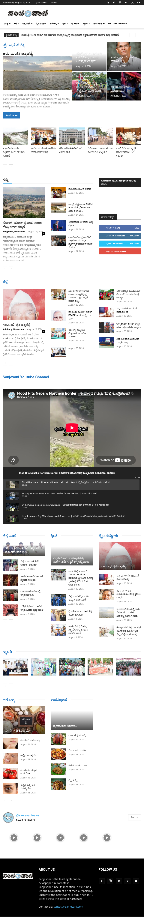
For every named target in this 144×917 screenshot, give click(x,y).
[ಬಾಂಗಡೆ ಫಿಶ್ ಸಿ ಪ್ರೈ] (58, 739)
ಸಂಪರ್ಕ (54, 2)
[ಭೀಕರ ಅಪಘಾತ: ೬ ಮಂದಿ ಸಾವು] (124, 86)
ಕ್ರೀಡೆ (64, 23)
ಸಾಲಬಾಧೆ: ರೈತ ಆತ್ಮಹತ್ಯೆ (16, 324)
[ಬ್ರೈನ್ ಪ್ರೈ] (58, 784)
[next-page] (11, 166)
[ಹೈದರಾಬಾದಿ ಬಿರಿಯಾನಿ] (72, 718)
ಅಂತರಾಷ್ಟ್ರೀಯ (48, 179)
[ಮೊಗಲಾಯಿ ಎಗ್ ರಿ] (58, 754)
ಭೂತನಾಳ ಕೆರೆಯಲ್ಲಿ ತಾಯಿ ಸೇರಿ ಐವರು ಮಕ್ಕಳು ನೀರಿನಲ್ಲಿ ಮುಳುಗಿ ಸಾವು (128, 612)
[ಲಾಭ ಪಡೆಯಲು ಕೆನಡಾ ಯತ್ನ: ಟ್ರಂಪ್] (58, 225)
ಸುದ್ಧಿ (6, 23)
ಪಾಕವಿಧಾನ (97, 23)
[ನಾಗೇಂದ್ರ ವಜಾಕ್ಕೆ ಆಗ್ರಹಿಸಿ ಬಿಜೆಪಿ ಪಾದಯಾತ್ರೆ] (43, 136)
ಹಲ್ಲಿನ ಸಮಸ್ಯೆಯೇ (28, 755)
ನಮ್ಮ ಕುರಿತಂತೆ (42, 2)
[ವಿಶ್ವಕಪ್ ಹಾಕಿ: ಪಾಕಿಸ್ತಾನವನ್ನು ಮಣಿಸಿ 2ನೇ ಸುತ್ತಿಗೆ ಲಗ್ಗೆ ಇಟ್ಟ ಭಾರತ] (72, 553)
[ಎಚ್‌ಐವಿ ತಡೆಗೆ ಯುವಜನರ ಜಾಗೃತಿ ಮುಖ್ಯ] (106, 342)
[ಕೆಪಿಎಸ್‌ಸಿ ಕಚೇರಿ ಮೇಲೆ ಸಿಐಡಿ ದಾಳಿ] (72, 136)
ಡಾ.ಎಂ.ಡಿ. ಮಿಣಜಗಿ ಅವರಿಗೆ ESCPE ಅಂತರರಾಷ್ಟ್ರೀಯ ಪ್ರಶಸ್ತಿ (53, 35)
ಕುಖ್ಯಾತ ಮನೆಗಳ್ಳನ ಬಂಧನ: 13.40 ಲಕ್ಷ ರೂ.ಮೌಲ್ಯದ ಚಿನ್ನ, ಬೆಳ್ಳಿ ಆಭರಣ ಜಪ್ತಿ (128, 631)
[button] (108, 2)
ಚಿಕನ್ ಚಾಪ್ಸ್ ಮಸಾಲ (77, 765)
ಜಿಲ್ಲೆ (15, 23)
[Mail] (126, 2)
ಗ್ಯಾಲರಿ (85, 23)
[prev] (132, 35)
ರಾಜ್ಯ (75, 179)
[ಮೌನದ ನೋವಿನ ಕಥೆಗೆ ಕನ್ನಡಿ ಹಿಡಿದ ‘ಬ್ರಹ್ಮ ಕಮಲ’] (10, 610)
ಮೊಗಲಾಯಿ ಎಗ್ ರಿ (77, 750)
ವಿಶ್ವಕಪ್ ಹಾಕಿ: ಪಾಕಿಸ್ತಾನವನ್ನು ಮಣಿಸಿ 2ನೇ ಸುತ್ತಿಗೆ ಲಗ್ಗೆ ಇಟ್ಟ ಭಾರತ (71, 559)
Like (136, 227)
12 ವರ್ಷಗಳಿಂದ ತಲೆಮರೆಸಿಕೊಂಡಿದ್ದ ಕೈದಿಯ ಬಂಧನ (128, 594)
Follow (134, 235)
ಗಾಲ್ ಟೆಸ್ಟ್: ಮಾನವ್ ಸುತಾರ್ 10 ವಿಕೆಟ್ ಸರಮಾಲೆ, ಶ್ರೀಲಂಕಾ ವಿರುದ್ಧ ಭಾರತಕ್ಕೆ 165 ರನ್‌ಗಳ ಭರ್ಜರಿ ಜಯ (80, 578)
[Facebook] (114, 2)
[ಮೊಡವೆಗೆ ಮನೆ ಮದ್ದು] (10, 743)
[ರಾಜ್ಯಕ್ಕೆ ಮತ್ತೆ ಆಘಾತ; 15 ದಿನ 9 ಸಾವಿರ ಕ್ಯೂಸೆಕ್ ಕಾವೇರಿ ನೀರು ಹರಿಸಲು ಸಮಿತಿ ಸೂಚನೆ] (58, 207)
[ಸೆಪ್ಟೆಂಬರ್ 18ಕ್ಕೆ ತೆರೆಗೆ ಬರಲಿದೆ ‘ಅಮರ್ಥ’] (10, 565)
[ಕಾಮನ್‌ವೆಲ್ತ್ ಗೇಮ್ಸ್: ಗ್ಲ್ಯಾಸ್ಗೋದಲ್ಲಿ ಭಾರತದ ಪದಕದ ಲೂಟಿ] (58, 630)
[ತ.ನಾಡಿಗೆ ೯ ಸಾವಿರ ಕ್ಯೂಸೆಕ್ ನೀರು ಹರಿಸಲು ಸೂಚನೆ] (15, 136)
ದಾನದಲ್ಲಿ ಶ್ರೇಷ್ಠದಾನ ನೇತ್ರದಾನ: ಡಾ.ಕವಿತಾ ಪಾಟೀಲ (77, 333)
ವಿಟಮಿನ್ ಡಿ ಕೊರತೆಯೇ (17, 730)
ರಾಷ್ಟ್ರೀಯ (63, 179)
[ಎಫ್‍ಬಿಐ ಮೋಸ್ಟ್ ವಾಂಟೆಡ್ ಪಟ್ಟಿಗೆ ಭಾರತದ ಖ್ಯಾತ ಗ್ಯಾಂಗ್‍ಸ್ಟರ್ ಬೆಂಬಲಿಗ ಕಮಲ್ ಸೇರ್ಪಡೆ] (58, 240)
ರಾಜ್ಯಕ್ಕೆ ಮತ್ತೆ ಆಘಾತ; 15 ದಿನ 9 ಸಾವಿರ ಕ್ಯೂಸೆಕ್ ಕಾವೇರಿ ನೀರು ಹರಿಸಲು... (80, 207)
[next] (138, 35)
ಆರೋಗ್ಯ (53, 23)
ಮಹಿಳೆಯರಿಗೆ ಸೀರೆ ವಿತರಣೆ (79, 189)
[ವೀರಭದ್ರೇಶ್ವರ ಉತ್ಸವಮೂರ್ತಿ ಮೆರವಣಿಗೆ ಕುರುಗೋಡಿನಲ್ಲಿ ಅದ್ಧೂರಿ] (106, 294)
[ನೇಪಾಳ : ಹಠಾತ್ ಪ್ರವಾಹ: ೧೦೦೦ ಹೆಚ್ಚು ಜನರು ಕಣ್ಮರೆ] (24, 202)
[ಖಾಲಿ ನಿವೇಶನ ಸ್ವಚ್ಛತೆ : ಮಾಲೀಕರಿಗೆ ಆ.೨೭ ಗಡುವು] (128, 136)
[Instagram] (120, 2)
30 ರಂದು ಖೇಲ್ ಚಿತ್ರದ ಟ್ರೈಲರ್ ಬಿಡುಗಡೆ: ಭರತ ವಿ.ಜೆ (22, 550)
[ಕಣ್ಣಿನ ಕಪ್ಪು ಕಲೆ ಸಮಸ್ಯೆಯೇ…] (10, 788)
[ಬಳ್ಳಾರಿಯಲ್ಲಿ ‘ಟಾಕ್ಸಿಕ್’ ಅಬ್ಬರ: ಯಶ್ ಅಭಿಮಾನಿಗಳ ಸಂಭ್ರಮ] (106, 327)
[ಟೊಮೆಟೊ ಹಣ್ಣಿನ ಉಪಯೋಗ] (10, 773)
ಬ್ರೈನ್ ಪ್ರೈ (72, 780)
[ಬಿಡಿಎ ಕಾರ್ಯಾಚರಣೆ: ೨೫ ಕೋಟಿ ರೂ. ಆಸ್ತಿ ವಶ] (100, 136)
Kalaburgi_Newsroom (14, 329)
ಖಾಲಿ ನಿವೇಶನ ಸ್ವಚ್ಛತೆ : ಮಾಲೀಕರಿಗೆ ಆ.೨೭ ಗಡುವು (127, 152)
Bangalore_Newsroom (14, 231)
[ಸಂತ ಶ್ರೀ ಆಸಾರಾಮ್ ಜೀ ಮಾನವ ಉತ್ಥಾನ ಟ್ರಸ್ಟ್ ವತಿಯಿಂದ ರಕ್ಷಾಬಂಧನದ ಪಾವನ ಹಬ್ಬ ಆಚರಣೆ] (58, 294)
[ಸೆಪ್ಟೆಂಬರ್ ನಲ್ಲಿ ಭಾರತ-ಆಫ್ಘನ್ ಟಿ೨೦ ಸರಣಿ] (58, 600)
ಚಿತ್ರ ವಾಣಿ (26, 23)
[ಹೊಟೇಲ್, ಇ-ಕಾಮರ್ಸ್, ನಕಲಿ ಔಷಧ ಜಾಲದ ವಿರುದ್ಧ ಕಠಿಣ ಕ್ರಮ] (89, 56)
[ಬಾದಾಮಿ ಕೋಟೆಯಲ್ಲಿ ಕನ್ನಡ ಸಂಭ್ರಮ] (10, 595)
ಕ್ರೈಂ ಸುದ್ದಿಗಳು (41, 23)
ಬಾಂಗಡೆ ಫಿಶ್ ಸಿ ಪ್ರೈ (77, 735)
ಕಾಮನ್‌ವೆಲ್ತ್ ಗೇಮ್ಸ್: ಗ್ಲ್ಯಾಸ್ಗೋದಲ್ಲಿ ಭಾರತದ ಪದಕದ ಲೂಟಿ (78, 629)
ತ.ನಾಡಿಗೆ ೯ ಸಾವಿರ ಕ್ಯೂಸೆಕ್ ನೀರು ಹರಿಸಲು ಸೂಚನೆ (14, 152)
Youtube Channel (118, 23)
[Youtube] (138, 2)
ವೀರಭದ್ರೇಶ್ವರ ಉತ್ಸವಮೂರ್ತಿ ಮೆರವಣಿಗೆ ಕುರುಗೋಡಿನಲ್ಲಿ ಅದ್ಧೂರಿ (128, 294)
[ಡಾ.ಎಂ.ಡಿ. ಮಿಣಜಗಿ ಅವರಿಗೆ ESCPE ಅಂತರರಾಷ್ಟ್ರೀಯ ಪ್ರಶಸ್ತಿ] (58, 315)
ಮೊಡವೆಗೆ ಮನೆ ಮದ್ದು (30, 740)
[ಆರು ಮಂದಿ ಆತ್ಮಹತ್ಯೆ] (37, 73)
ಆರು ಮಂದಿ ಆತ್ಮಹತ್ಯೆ (17, 53)
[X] (132, 2)
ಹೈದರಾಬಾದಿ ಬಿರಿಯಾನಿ (65, 726)
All (35, 179)
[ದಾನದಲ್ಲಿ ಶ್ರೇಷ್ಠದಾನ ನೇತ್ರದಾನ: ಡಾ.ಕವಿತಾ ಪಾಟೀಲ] (58, 333)
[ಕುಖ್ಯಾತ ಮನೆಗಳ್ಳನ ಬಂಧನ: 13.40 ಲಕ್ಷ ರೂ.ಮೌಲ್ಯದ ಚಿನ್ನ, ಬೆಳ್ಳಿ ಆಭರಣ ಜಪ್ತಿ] (106, 631)
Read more (11, 115)
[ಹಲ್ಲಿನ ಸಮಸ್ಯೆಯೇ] (10, 758)
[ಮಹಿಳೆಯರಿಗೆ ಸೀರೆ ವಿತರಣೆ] (58, 192)
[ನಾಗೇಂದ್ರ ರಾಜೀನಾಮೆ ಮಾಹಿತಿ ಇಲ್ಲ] (124, 56)
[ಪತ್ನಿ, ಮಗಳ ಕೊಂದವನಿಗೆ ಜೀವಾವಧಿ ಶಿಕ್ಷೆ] (106, 312)
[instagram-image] (14, 837)
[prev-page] (5, 166)
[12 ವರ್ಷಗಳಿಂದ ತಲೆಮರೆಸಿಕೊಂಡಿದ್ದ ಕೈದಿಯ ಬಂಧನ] (106, 594)
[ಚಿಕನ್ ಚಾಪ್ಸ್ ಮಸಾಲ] (58, 769)
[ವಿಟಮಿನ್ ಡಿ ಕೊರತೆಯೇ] (24, 720)
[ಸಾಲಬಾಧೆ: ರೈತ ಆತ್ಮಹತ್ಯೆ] (24, 304)
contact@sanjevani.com (68, 906)
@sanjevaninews (27, 815)
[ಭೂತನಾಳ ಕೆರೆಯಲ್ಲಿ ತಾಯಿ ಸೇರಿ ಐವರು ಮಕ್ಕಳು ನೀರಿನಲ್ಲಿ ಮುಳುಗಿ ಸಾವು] (106, 612)
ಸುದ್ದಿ (5, 179)
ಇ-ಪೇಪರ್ (75, 23)
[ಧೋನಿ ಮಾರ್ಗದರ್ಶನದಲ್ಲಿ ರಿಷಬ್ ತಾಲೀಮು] (58, 615)
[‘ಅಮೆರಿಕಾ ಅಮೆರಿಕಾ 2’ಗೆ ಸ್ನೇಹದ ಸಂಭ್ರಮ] (10, 580)
